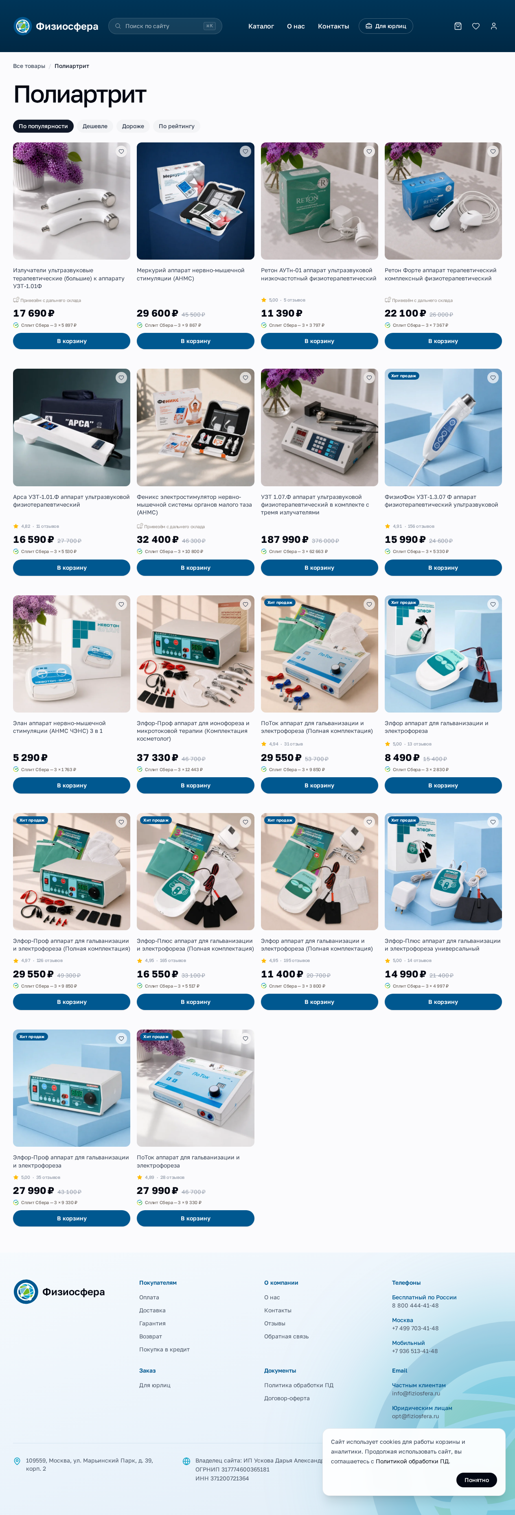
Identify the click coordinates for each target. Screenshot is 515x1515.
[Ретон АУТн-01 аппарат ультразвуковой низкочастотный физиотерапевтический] (319, 245)
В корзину (72, 340)
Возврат (150, 1336)
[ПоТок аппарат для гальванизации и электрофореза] (195, 1128)
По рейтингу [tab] (177, 125)
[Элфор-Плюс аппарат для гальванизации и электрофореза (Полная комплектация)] (195, 911)
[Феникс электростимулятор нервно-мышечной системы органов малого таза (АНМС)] (195, 472)
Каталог (261, 26)
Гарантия (152, 1323)
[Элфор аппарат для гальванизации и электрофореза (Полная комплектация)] (319, 911)
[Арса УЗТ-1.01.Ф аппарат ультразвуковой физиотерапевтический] (71, 472)
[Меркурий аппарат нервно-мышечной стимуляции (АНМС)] (195, 245)
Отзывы (274, 1323)
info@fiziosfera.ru (416, 1393)
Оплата (149, 1297)
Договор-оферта (287, 1398)
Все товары (29, 65)
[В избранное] (121, 151)
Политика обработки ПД (298, 1385)
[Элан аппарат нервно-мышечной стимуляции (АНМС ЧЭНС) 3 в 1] (71, 694)
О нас (296, 26)
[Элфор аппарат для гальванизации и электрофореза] (443, 694)
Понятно (477, 1479)
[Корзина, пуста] (458, 26)
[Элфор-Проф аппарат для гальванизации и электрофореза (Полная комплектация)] (71, 911)
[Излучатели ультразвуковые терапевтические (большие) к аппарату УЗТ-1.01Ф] (71, 245)
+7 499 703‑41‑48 (415, 1328)
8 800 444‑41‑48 (415, 1305)
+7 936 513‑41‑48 (415, 1350)
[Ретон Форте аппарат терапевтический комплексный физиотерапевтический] (443, 245)
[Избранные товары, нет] (476, 26)
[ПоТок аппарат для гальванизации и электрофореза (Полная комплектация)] (319, 694)
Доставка (152, 1310)
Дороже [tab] (133, 125)
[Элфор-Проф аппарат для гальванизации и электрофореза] (71, 1128)
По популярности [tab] (43, 125)
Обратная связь (286, 1336)
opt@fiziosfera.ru (415, 1415)
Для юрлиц (390, 25)
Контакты (333, 26)
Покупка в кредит (164, 1349)
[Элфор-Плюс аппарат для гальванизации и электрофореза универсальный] (443, 911)
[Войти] (494, 26)
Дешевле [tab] (95, 125)
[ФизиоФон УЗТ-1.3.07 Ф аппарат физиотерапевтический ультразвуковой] (443, 472)
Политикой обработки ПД (412, 1461)
